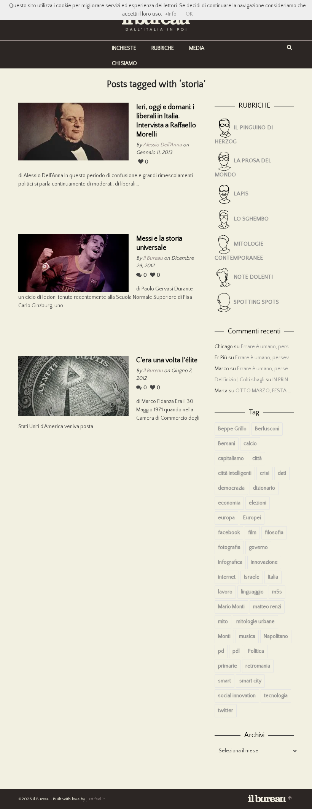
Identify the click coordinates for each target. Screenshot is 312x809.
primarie (227, 666)
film (252, 533)
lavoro (225, 592)
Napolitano (276, 636)
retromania (257, 666)
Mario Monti (231, 607)
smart (224, 681)
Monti (224, 636)
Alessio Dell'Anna (162, 145)
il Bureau (153, 258)
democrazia (231, 488)
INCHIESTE (124, 48)
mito (223, 622)
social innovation (237, 696)
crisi (264, 473)
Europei (252, 518)
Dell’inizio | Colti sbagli (239, 380)
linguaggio (252, 592)
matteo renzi (267, 607)
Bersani (226, 444)
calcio (250, 444)
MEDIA (196, 48)
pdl (236, 651)
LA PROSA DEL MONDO (243, 167)
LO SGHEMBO (251, 219)
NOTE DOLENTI (253, 277)
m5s (277, 592)
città (257, 458)
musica (247, 636)
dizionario (264, 488)
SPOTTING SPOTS (256, 302)
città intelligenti (235, 473)
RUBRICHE (162, 48)
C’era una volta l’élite (166, 360)
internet (227, 577)
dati (282, 473)
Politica (256, 651)
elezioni (257, 503)
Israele (251, 577)
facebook (229, 533)
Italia (273, 577)
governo (258, 547)
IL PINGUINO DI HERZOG (244, 134)
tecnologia (276, 696)
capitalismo (231, 458)
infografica (230, 562)
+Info (171, 14)
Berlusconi (267, 429)
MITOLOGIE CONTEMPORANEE (239, 251)
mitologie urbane (255, 622)
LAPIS (241, 193)
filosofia (274, 533)
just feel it (95, 799)
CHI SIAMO (124, 63)
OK (189, 14)
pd (221, 651)
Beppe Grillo (232, 429)
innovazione (264, 562)
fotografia (229, 547)
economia (229, 503)
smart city (250, 681)
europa (226, 518)
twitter (225, 710)
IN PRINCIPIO (286, 380)
